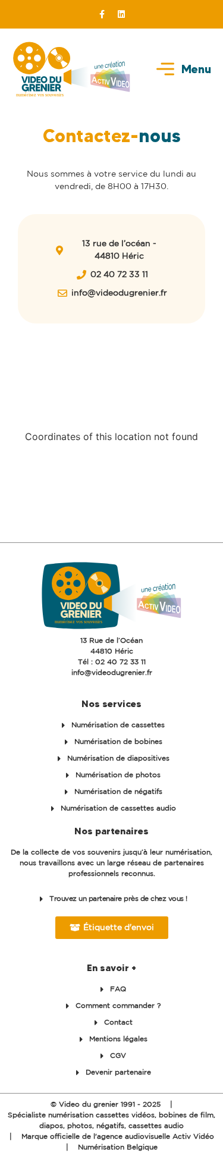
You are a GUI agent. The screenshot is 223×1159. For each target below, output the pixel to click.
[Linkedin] (121, 14)
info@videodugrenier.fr (111, 673)
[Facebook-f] (101, 14)
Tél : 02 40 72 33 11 (112, 662)
